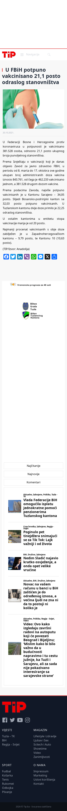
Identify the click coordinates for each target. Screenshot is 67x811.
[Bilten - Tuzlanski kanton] (33, 315)
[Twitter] (12, 720)
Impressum (41, 771)
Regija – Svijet (11, 744)
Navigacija (29, 54)
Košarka (7, 775)
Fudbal (6, 771)
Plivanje (7, 792)
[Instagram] (27, 720)
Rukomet (8, 784)
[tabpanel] (33, 586)
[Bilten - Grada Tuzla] (33, 306)
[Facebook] (5, 720)
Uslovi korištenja (44, 779)
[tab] (33, 466)
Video (37, 753)
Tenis (5, 779)
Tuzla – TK (8, 736)
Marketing (40, 775)
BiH (4, 740)
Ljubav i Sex (41, 740)
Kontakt (39, 784)
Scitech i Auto (42, 744)
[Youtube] (20, 720)
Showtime (40, 748)
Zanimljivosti (42, 757)
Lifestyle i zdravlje (45, 736)
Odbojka (7, 788)
